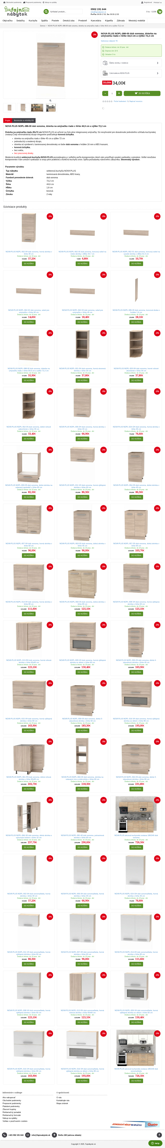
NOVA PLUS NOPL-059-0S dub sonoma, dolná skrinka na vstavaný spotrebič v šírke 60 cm (28, 486)
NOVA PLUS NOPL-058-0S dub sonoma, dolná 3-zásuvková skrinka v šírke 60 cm (82, 720)
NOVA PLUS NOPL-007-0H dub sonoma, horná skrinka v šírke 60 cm (29, 544)
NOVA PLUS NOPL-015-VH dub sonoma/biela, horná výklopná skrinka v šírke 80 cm (28, 1070)
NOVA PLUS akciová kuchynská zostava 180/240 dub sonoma (136, 836)
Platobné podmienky (11, 1106)
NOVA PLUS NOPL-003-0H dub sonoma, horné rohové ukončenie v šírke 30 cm (136, 369)
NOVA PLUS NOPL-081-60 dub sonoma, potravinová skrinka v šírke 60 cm (82, 836)
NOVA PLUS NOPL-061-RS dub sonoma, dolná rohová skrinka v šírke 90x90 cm (28, 778)
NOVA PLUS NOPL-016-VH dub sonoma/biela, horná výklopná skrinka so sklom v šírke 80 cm (82, 1070)
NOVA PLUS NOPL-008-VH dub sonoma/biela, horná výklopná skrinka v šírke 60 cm (28, 1011)
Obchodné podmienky (12, 1100)
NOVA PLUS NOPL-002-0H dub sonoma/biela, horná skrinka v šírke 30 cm (28, 895)
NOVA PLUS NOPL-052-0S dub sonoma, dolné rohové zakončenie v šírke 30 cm (29, 428)
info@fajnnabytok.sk (98, 12)
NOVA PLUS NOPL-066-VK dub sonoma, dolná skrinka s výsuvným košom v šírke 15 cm (29, 836)
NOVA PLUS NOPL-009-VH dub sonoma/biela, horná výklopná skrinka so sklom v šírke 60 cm (136, 1011)
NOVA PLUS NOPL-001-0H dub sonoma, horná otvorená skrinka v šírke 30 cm (82, 369)
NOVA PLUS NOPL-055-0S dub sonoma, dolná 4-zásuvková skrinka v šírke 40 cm (136, 661)
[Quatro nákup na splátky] (135, 1127)
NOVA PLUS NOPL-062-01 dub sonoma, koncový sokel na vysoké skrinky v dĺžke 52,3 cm (136, 253)
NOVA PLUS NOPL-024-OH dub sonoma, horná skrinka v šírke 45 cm (136, 428)
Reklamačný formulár (12, 1115)
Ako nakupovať (9, 1097)
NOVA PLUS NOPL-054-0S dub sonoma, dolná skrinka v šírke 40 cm (136, 486)
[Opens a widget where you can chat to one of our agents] (155, 1143)
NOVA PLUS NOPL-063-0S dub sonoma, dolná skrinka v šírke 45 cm (82, 544)
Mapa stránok (62, 1103)
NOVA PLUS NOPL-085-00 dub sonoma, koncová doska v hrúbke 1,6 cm (136, 311)
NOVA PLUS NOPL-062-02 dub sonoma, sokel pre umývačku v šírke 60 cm (28, 311)
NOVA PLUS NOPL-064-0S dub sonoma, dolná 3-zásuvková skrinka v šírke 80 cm (136, 778)
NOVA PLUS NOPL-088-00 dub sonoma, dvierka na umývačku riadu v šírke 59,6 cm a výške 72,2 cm (29, 369)
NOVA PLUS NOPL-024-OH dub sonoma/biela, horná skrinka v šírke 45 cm (136, 895)
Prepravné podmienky (12, 1103)
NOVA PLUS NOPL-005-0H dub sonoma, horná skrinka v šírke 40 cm (82, 428)
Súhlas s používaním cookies (15, 1121)
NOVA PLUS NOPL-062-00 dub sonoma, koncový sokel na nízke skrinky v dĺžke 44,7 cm (82, 253)
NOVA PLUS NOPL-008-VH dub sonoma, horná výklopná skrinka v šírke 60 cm (136, 603)
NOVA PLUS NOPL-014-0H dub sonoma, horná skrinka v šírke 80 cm (29, 603)
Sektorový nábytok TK (109, 41)
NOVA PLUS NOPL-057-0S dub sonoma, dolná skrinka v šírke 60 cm (136, 544)
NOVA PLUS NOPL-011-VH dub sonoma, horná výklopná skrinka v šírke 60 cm (82, 486)
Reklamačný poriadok (12, 1112)
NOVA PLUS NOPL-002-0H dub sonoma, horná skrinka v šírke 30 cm (29, 253)
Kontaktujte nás (62, 1100)
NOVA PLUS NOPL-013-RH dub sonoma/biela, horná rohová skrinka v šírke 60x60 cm (82, 1011)
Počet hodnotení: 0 (121, 101)
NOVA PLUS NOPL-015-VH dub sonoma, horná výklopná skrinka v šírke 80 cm (29, 720)
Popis (7, 120)
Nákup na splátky (10, 1118)
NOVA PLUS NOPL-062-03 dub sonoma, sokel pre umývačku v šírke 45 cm (82, 311)
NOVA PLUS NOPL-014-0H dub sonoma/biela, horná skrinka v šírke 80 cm (136, 953)
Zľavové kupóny (9, 1109)
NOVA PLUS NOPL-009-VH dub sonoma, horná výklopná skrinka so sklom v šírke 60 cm (82, 661)
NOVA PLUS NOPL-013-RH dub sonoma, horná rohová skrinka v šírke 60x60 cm (28, 661)
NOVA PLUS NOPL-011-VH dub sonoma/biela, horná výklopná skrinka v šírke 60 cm (28, 953)
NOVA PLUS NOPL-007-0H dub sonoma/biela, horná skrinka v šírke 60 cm (82, 953)
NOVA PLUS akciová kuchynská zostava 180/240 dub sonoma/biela (136, 1070)
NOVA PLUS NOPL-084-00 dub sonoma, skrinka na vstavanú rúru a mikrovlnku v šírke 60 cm (82, 778)
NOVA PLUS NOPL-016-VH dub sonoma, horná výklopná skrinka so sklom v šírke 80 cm (136, 720)
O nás (59, 1097)
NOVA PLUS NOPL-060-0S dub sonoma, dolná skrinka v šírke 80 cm (82, 603)
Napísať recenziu (136, 101)
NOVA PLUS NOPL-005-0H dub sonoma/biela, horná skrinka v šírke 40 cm (82, 895)
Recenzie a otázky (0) (24, 120)
